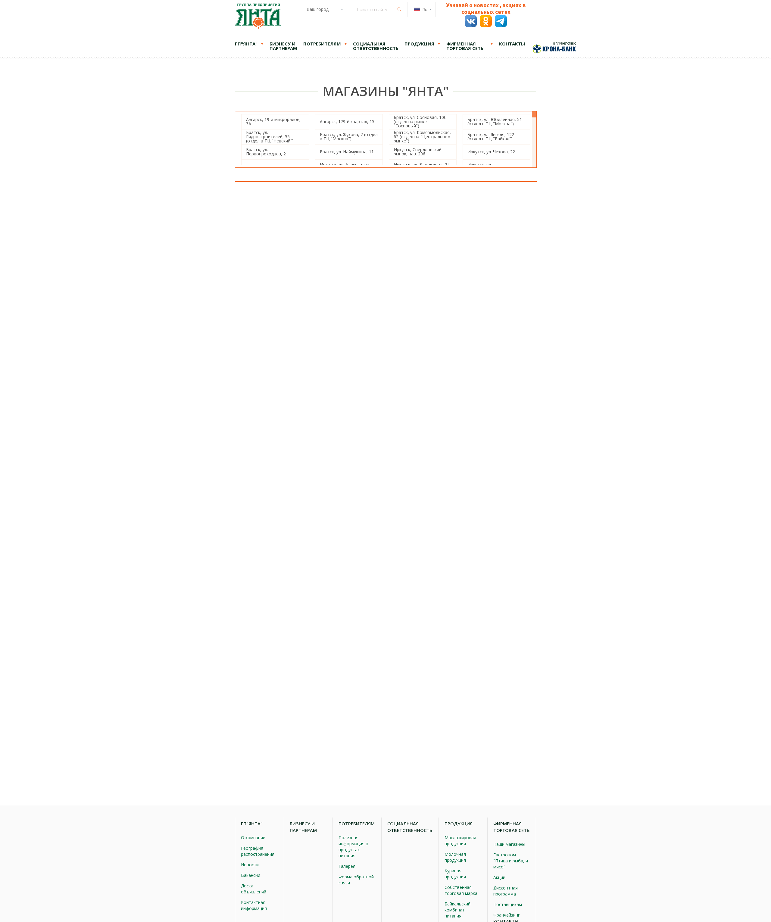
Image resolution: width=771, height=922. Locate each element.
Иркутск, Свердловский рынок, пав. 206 (418, 152)
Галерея (347, 866)
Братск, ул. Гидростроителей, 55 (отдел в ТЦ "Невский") (270, 136)
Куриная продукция (455, 874)
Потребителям (322, 44)
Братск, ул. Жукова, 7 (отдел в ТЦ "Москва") (349, 137)
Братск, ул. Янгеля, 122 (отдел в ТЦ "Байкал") (490, 137)
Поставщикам (507, 904)
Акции (499, 877)
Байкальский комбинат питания (457, 910)
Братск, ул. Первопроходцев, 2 (266, 152)
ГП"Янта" (246, 44)
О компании (253, 837)
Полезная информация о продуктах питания (353, 846)
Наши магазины (509, 844)
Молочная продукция (455, 857)
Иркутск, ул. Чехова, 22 (491, 151)
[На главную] (258, 16)
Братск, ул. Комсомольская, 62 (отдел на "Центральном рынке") (422, 136)
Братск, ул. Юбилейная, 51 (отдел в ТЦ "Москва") (494, 121)
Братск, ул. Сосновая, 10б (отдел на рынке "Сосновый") (420, 121)
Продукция (419, 44)
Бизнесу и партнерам (283, 46)
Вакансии (250, 875)
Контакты (512, 44)
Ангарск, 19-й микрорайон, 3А (273, 121)
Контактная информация (254, 905)
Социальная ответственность (375, 46)
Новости (250, 864)
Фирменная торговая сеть (464, 46)
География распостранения (257, 851)
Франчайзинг (506, 915)
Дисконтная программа (505, 891)
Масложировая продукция (460, 840)
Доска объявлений (253, 889)
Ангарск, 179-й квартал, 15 (347, 121)
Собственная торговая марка (461, 890)
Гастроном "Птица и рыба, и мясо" (510, 861)
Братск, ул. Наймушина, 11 (347, 151)
